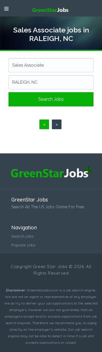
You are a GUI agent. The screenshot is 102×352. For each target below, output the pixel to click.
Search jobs (51, 99)
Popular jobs (23, 245)
